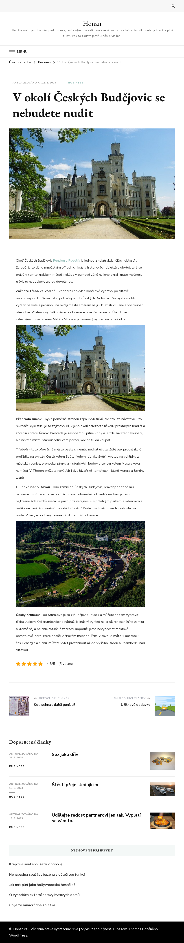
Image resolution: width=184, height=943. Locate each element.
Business (75, 82)
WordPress (18, 935)
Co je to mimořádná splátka (32, 905)
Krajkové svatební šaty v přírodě (35, 864)
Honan (92, 23)
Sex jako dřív (65, 754)
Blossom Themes (127, 929)
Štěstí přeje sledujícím (75, 785)
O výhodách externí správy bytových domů (44, 894)
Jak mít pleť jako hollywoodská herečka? (42, 884)
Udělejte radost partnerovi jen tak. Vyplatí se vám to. (96, 818)
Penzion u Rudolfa (66, 260)
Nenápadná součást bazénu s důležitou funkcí (47, 874)
